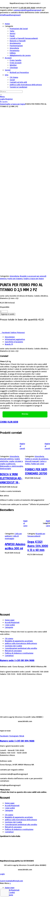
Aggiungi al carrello (7, 314)
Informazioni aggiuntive (15, 339)
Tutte (12, 31)
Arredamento (15, 43)
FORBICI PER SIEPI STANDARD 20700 (36, 471)
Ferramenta (14, 50)
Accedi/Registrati (12, 622)
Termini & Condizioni (18, 87)
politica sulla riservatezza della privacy (26, 84)
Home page (9, 620)
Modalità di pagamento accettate (19, 641)
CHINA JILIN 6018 (9, 421)
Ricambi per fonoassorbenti (36, 534)
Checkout (14, 67)
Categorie (9, 627)
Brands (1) (9, 344)
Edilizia (13, 53)
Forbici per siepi (37, 463)
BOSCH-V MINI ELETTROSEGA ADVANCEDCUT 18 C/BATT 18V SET (11, 478)
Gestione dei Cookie (13, 646)
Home (7, 23)
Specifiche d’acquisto (14, 341)
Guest (11, 880)
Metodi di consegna (13, 650)
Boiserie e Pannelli (17, 40)
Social (12, 79)
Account (8, 58)
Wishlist (13, 65)
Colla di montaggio (12, 537)
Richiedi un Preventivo (19, 72)
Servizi (7, 70)
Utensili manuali (32, 461)
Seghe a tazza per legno (15, 104)
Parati (12, 36)
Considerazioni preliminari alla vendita (21, 648)
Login (2, 874)
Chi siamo (9, 638)
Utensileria (14, 48)
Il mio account (15, 62)
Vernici (12, 33)
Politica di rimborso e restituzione (19, 653)
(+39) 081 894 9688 (27, 7)
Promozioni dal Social (19, 28)
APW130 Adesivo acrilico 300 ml (15, 546)
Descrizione (10, 337)
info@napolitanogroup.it (10, 15)
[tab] (27, 337)
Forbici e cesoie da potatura (36, 459)
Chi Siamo (14, 77)
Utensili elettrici (7, 459)
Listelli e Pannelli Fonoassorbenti (24, 38)
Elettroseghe (5, 468)
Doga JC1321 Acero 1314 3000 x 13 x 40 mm (37, 546)
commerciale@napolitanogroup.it (27, 10)
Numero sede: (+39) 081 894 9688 (17, 660)
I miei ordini (10, 625)
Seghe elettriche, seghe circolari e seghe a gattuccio (11, 461)
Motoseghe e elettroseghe (11, 466)
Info (6, 75)
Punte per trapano (15, 278)
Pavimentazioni (16, 45)
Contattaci (9, 655)
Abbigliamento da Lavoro (20, 55)
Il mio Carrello (15, 60)
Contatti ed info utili (18, 82)
